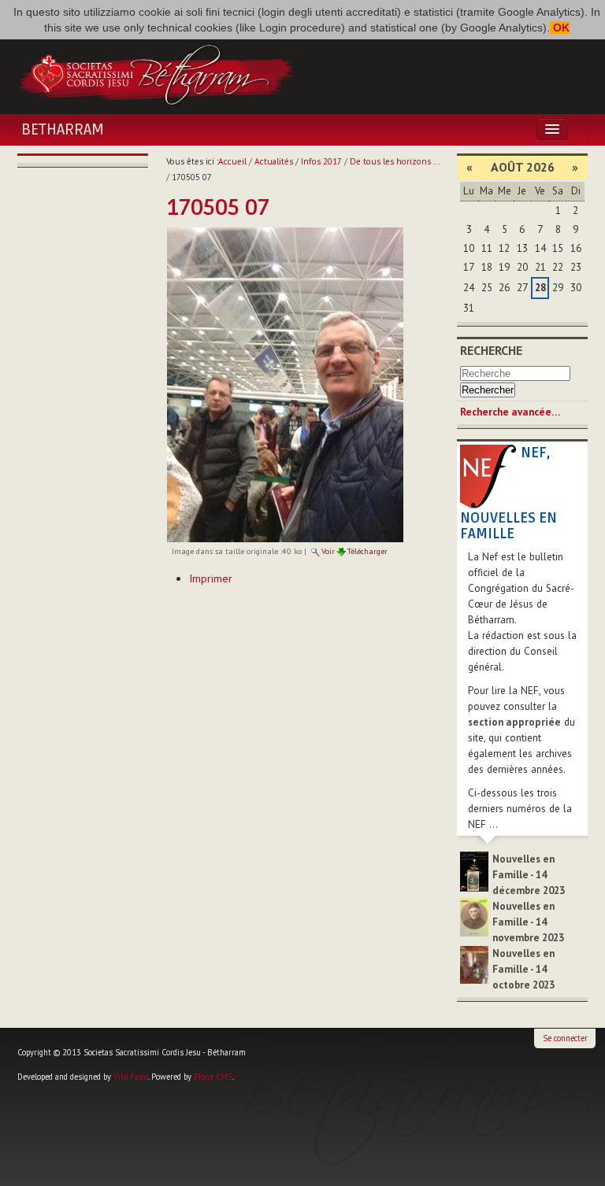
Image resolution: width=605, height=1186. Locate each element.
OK (560, 27)
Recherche (491, 350)
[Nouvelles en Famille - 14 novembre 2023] (474, 916)
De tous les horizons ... (395, 161)
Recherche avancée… (510, 412)
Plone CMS (213, 1076)
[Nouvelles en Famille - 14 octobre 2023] (474, 963)
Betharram (62, 129)
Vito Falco (130, 1076)
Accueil (232, 161)
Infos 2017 (321, 161)
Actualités (273, 161)
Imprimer (210, 578)
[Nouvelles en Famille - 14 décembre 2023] (474, 870)
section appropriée (514, 722)
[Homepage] (156, 73)
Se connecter (565, 1038)
